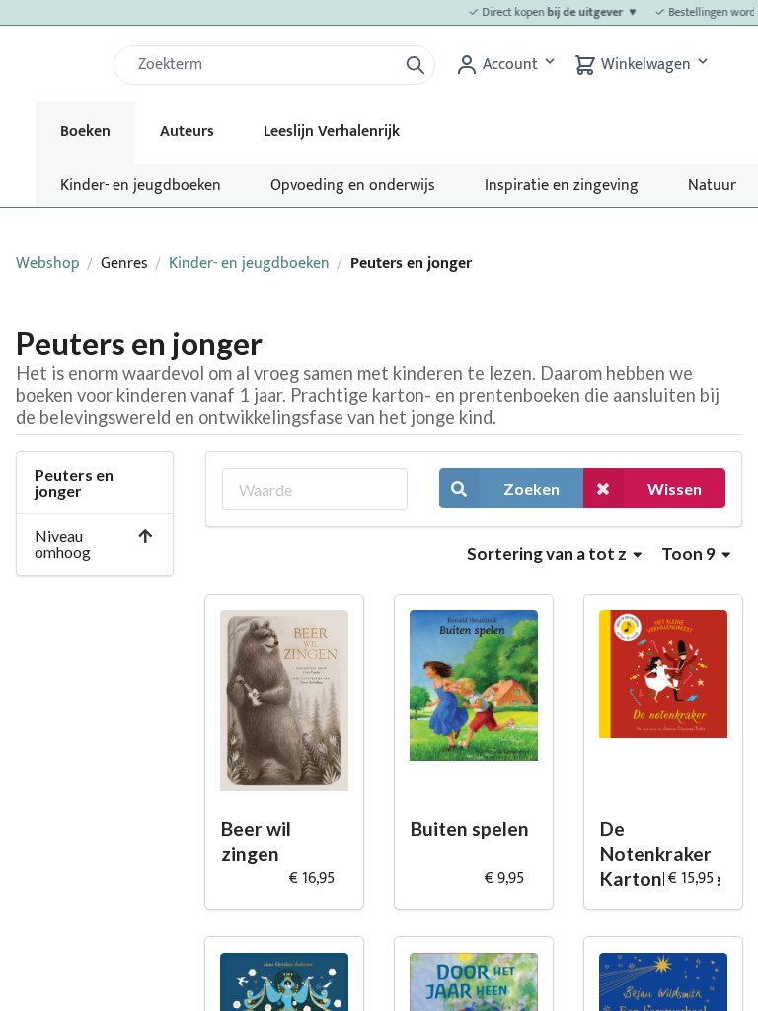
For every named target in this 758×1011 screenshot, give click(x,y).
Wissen (674, 488)
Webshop (48, 263)
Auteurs (187, 131)
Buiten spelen (470, 828)
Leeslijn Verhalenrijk (332, 131)
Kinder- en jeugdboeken (140, 185)
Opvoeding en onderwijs (352, 185)
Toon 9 (690, 553)
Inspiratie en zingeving (562, 185)
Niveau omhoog (63, 543)
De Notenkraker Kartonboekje (660, 853)
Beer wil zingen (256, 841)
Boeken (85, 131)
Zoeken (531, 488)
